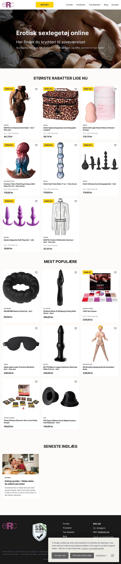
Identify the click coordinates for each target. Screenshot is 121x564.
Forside (69, 5)
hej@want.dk (103, 532)
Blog (106, 5)
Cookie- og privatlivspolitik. (93, 548)
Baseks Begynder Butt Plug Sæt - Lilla (19, 240)
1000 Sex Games (90, 311)
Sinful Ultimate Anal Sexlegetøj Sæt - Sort (99, 184)
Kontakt (115, 5)
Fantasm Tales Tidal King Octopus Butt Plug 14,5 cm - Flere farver (19, 185)
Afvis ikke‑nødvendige (82, 555)
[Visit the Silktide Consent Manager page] (112, 555)
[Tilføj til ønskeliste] (36, 89)
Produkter (80, 5)
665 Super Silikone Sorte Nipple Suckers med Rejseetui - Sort (59, 421)
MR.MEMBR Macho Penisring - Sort (18, 311)
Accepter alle (60, 555)
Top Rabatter (94, 5)
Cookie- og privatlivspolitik (103, 537)
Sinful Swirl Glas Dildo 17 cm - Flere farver (60, 184)
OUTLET (45, 5)
